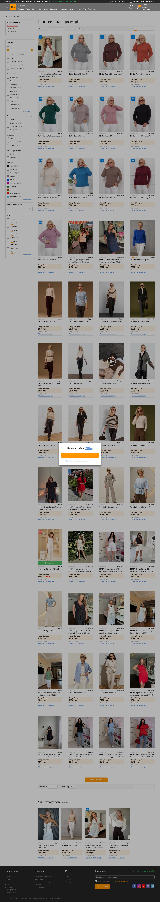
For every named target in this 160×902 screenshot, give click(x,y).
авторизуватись (82, 461)
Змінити (69, 461)
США (88, 448)
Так (80, 455)
